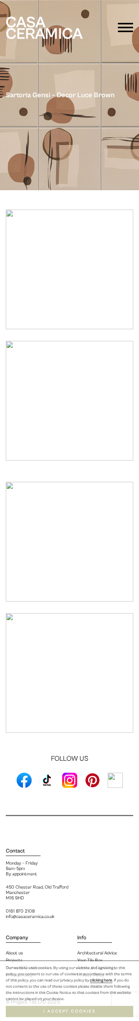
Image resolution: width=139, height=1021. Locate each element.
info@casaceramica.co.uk (30, 916)
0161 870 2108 (20, 911)
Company (17, 938)
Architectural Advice (97, 953)
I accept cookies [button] (70, 1011)
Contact (15, 851)
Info (81, 938)
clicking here (101, 980)
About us (14, 953)
